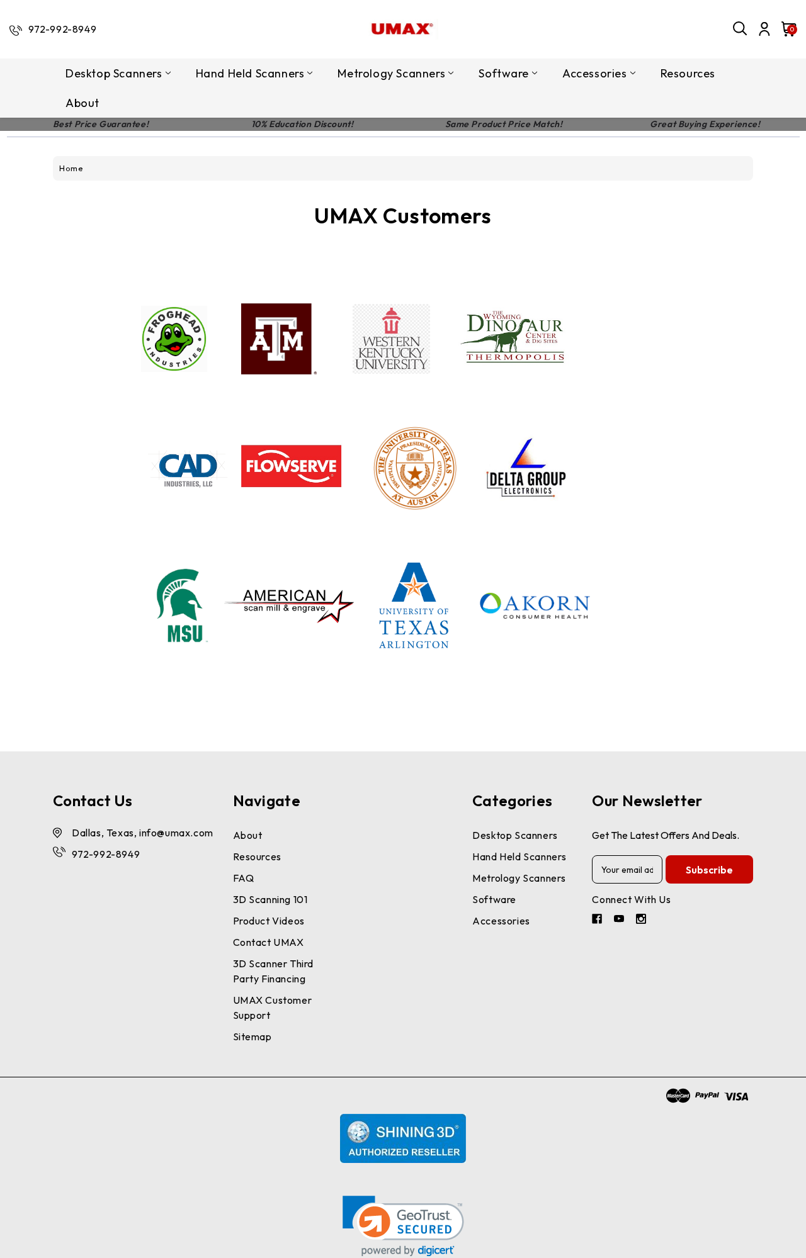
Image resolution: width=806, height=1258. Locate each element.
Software (504, 73)
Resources (688, 73)
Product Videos (269, 920)
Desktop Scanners (113, 73)
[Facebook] (598, 920)
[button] (403, 1226)
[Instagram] (642, 920)
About (82, 103)
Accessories (594, 73)
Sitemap (252, 1036)
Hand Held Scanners (250, 73)
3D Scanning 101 (270, 899)
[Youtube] (620, 920)
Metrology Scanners (391, 73)
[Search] (740, 29)
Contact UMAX (268, 942)
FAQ (243, 878)
